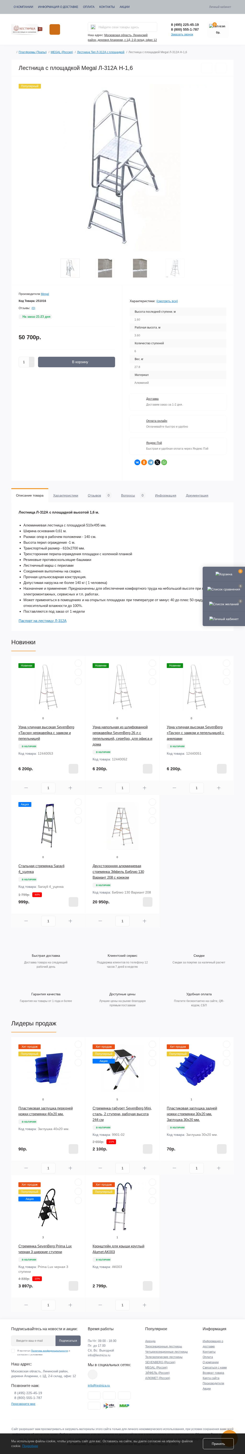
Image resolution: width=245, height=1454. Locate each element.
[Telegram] (151, 462)
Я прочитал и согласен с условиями (43, 1352)
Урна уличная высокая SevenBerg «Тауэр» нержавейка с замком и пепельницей (46, 733)
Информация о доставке (58, 7)
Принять (218, 1444)
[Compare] (78, 681)
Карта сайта (211, 1378)
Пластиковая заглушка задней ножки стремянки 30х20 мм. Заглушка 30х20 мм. (192, 1114)
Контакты (107, 7)
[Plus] (31, 359)
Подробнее (30, 1446)
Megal (45, 294)
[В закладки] (206, 68)
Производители (213, 1383)
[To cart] (73, 769)
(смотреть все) (167, 301)
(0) (33, 308)
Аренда (150, 1341)
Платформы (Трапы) (33, 52)
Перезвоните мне (23, 1404)
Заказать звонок (182, 34)
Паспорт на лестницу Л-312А (43, 621)
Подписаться (68, 1340)
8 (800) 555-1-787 (185, 29)
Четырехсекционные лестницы (166, 1351)
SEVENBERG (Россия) (160, 1362)
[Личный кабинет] (224, 618)
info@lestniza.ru (99, 1355)
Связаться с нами (215, 1367)
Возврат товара (213, 1373)
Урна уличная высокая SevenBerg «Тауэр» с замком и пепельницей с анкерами (195, 733)
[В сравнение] (221, 68)
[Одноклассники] (144, 462)
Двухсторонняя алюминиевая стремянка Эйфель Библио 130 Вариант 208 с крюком (118, 871)
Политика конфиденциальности (49, 1350)
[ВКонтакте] (137, 462)
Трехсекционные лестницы (163, 1346)
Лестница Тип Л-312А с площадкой (100, 52)
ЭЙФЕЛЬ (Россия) (157, 1373)
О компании (23, 7)
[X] (157, 462)
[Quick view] (78, 663)
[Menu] (55, 29)
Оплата (89, 7)
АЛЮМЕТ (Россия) (157, 1378)
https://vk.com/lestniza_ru (92, 1374)
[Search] (93, 27)
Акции (125, 7)
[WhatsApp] (164, 462)
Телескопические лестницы (164, 1357)
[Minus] (31, 365)
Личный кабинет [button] (220, 7)
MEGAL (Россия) (62, 52)
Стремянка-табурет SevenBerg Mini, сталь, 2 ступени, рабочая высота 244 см (122, 1114)
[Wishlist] (78, 672)
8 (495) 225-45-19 (185, 25)
